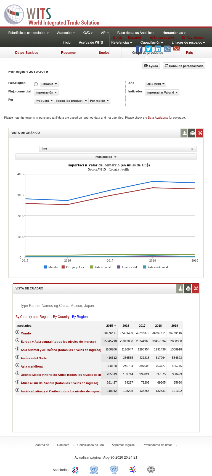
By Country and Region (33, 316)
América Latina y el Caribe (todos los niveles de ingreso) (62, 391)
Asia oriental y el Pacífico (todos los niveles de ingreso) (61, 350)
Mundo (26, 333)
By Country (61, 316)
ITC (76, 469)
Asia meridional (32, 366)
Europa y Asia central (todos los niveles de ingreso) (58, 341)
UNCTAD (95, 469)
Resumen (68, 52)
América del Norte (34, 358)
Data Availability (158, 117)
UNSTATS (114, 469)
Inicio (67, 42)
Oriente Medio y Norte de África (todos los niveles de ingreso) (65, 374)
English (118, 37)
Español (134, 37)
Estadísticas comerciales (27, 32)
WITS (55, 14)
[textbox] (68, 305)
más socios (104, 157)
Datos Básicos (26, 52)
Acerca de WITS (91, 42)
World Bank (152, 469)
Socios (104, 52)
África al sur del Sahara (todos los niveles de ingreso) (59, 383)
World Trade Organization (133, 469)
